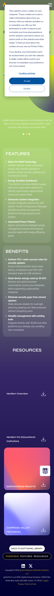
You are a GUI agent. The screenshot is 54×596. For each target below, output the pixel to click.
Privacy (21, 584)
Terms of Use (30, 584)
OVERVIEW (12, 556)
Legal (45, 580)
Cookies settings (27, 73)
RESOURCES (41, 556)
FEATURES (26, 556)
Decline (27, 88)
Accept (27, 81)
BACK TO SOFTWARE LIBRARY (27, 548)
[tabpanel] (27, 125)
